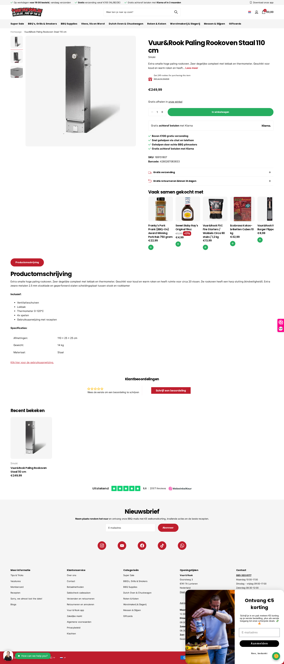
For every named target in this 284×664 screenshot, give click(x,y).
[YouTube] (122, 545)
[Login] (256, 12)
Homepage (16, 31)
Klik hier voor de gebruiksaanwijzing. (32, 362)
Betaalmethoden (75, 587)
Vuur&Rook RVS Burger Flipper (267, 227)
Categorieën (131, 570)
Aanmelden (259, 643)
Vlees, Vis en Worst (93, 23)
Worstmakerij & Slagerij (185, 23)
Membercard (17, 587)
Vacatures (16, 581)
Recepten (15, 592)
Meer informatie (20, 570)
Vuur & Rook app (75, 610)
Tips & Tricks (17, 575)
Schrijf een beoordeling (171, 390)
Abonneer (168, 527)
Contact (71, 581)
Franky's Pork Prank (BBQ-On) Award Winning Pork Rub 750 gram (160, 231)
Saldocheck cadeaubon (79, 592)
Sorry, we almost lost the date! (26, 598)
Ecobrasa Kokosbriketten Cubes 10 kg (242, 229)
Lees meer (191, 67)
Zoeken (175, 12)
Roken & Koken (156, 23)
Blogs (13, 604)
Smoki (151, 57)
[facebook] (142, 545)
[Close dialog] (279, 594)
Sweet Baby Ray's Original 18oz (187, 227)
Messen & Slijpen (214, 23)
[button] (162, 112)
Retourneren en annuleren (80, 604)
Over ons (71, 575)
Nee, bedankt (259, 653)
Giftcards (235, 23)
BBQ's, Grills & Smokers (135, 581)
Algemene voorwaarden (79, 622)
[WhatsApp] (182, 545)
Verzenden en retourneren (81, 598)
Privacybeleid (73, 627)
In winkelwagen (220, 112)
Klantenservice (76, 570)
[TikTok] (162, 545)
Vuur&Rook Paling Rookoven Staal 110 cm (29, 470)
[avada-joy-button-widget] (276, 656)
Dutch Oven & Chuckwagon (126, 23)
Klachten (71, 633)
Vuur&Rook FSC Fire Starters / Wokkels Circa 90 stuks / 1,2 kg (214, 231)
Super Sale (17, 23)
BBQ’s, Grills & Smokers (42, 23)
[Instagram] (102, 545)
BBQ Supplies (69, 23)
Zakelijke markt (74, 616)
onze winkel (175, 101)
